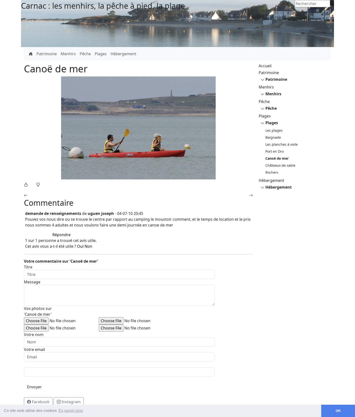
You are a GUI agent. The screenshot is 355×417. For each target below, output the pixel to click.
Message (32, 282)
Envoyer (34, 387)
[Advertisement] (295, 270)
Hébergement (123, 53)
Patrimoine (46, 53)
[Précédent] (26, 195)
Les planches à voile (281, 144)
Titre (28, 267)
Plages (101, 53)
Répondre (61, 234)
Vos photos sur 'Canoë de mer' (38, 311)
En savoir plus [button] (70, 411)
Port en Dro (274, 151)
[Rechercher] (332, 3)
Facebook (42, 401)
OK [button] (338, 411)
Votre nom (33, 334)
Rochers (271, 172)
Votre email (34, 349)
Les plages (274, 130)
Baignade (273, 137)
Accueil (265, 65)
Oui (80, 246)
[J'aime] (26, 184)
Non (88, 246)
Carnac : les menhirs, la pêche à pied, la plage (103, 5)
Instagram (72, 401)
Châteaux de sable (280, 165)
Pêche (85, 53)
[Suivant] (251, 195)
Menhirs (68, 53)
